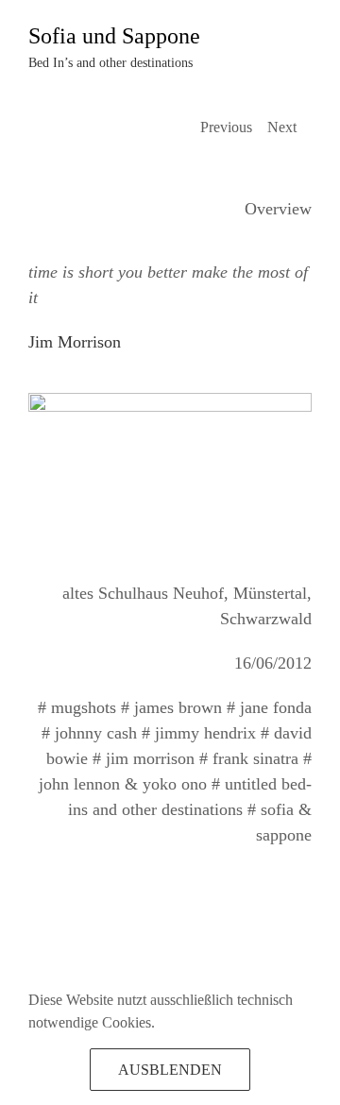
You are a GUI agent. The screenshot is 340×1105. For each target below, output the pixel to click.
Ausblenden (170, 1070)
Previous (226, 127)
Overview (278, 208)
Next (282, 127)
